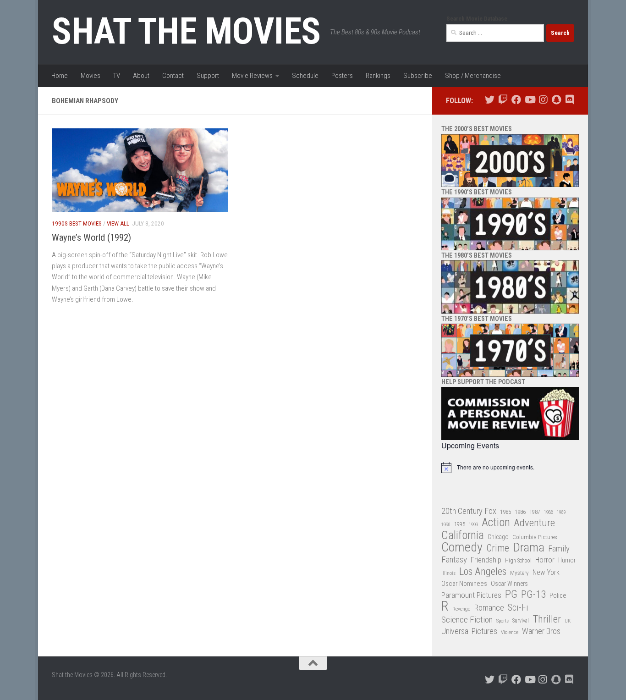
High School (518, 560)
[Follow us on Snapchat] (556, 100)
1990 (445, 525)
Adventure (534, 523)
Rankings (378, 76)
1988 (548, 512)
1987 (534, 512)
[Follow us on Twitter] (489, 100)
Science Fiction (467, 620)
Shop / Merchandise (473, 76)
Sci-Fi (518, 608)
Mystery (519, 572)
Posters (342, 76)
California (462, 535)
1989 (561, 512)
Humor (567, 560)
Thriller (547, 619)
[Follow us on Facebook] (516, 100)
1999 (473, 525)
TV (116, 76)
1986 (520, 511)
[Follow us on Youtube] (529, 100)
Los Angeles (482, 571)
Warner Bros (541, 631)
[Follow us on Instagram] (543, 100)
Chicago (498, 536)
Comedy (462, 547)
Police (557, 596)
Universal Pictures (469, 631)
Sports (502, 620)
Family (559, 549)
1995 (459, 524)
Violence (509, 632)
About (141, 76)
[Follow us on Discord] (569, 100)
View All (118, 223)
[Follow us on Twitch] (503, 100)
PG (511, 594)
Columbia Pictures (534, 537)
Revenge (461, 609)
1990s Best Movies (77, 223)
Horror (545, 560)
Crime (497, 548)
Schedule (305, 76)
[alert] (510, 467)
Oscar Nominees (464, 583)
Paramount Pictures (471, 595)
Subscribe (417, 76)
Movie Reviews (252, 76)
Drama (528, 547)
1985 (505, 511)
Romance (489, 607)
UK (568, 621)
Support (208, 76)
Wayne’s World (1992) (91, 237)
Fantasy (454, 560)
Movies (90, 76)
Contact (173, 76)
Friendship (486, 560)
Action (496, 523)
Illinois (448, 573)
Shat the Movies (186, 31)
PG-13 (533, 595)
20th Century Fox (468, 511)
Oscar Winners (509, 583)
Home (59, 76)
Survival (520, 620)
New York (546, 572)
